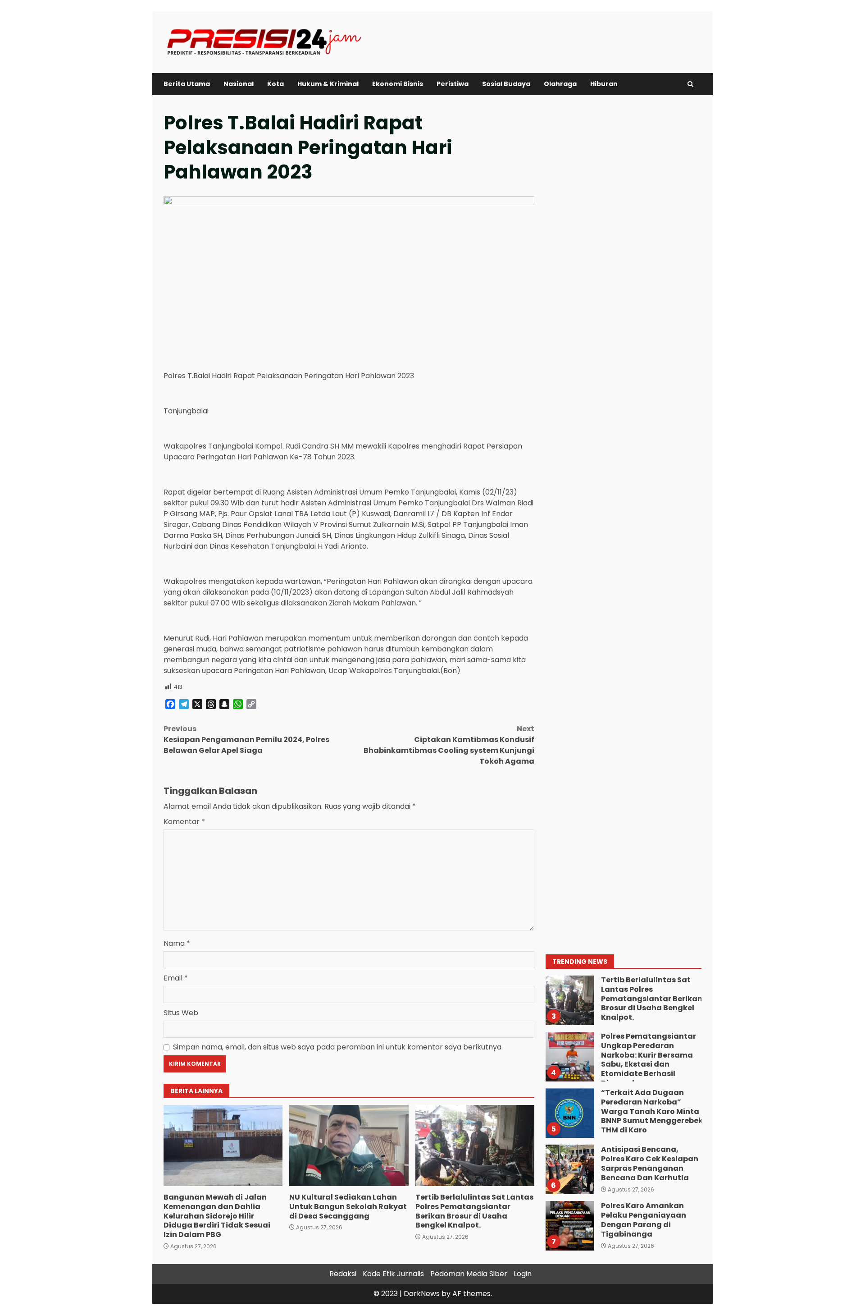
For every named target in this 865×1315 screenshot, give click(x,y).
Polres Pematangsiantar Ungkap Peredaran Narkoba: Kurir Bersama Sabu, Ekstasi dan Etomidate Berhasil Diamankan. (569, 1056)
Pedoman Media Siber (468, 1274)
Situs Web (181, 1013)
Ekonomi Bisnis (397, 83)
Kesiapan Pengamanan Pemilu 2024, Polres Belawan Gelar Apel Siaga (246, 740)
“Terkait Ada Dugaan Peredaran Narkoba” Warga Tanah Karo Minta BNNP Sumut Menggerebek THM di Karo (569, 1113)
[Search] (690, 84)
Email (176, 978)
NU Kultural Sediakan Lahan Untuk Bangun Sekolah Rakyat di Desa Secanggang (348, 1145)
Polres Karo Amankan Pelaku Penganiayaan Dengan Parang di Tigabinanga (569, 1226)
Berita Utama (187, 83)
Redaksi (342, 1274)
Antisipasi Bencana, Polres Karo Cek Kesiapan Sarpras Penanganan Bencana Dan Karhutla (569, 1169)
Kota (275, 83)
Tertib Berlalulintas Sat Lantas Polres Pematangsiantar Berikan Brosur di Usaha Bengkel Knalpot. (474, 1145)
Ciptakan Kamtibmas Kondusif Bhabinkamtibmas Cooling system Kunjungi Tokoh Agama (449, 745)
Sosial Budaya (506, 83)
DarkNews (422, 1293)
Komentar (184, 821)
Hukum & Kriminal (328, 83)
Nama (177, 943)
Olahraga (560, 83)
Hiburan (604, 83)
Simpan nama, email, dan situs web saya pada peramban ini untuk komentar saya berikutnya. (338, 1047)
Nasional (238, 83)
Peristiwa (453, 83)
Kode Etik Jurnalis (393, 1274)
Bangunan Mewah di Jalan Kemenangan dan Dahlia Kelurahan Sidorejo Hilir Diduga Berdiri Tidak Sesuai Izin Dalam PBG (223, 1145)
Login (523, 1274)
